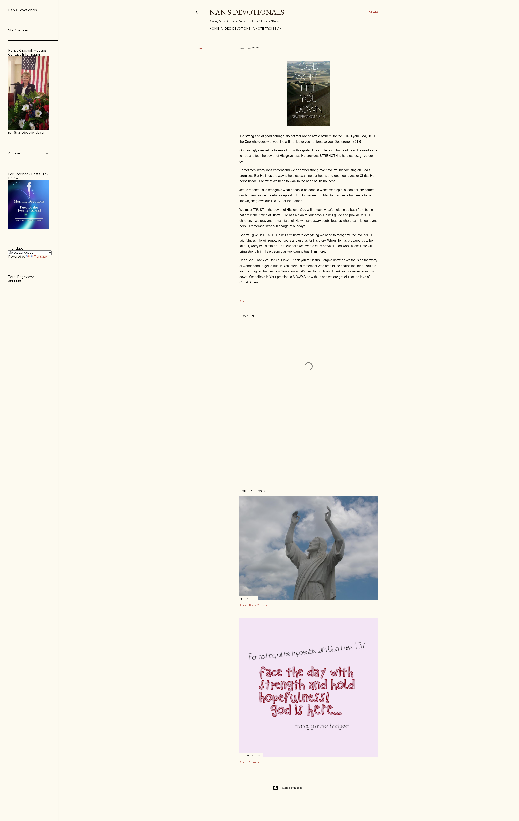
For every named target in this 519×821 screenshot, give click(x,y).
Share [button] (199, 48)
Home (214, 28)
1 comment (255, 762)
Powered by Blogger (291, 787)
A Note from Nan (267, 28)
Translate (40, 256)
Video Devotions (235, 28)
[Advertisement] (308, 451)
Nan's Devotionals (246, 12)
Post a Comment (259, 605)
